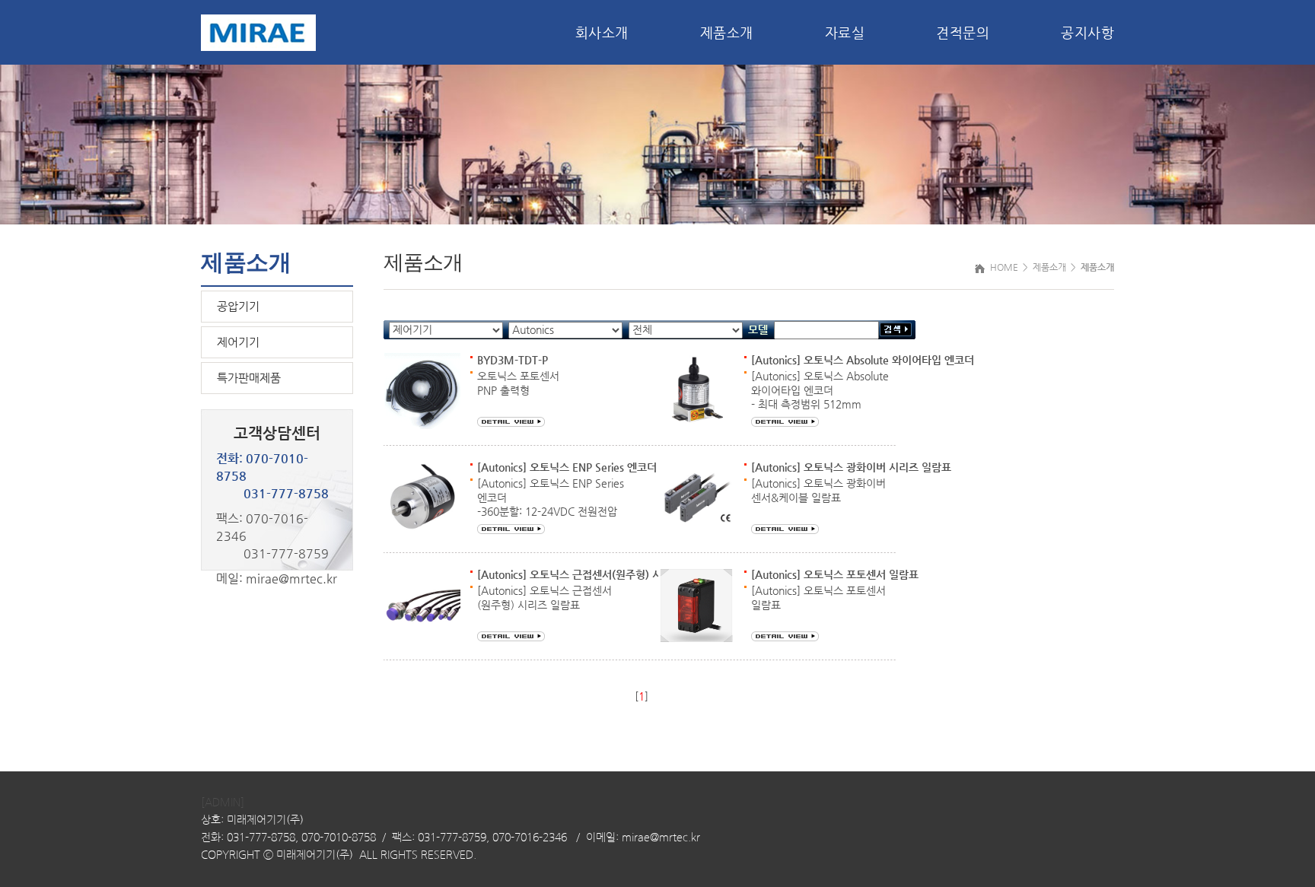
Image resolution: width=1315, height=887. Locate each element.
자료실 (845, 32)
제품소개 (726, 32)
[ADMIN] (222, 802)
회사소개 (602, 32)
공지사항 (1087, 32)
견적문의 (962, 32)
